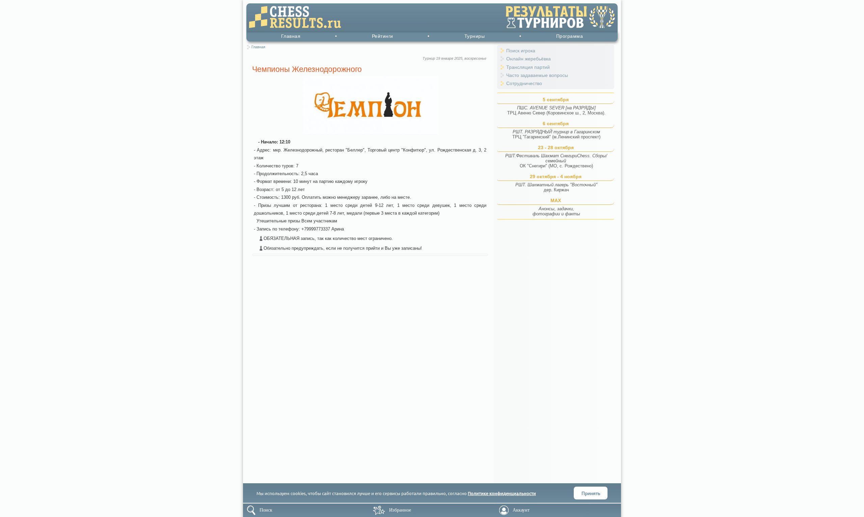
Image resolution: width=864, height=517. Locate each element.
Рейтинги (382, 36)
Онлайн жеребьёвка (528, 58)
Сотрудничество (524, 83)
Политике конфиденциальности (502, 493)
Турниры (474, 36)
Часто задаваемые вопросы (537, 75)
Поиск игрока (520, 50)
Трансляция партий (528, 67)
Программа (569, 36)
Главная (291, 36)
